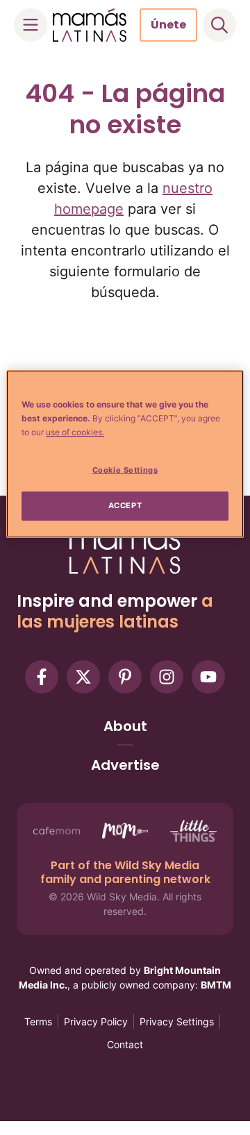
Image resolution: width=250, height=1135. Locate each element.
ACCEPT (125, 505)
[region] (125, 454)
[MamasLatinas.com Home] (89, 25)
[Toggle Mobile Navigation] (30, 25)
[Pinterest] (125, 676)
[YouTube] (208, 676)
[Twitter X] (83, 676)
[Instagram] (166, 676)
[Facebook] (41, 676)
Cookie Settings (125, 470)
